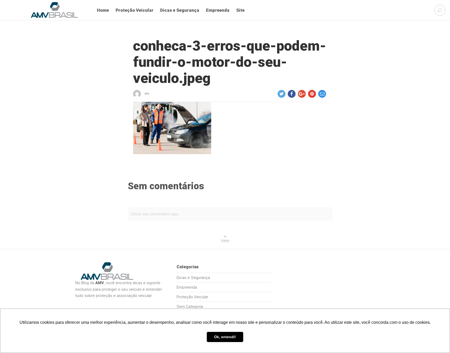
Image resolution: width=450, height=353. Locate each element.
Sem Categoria (190, 306)
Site (240, 10)
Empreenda (217, 10)
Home (103, 10)
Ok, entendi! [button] (225, 337)
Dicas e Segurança (179, 10)
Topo (225, 241)
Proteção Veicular (134, 10)
